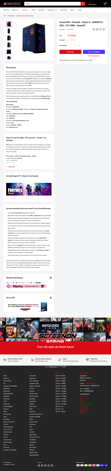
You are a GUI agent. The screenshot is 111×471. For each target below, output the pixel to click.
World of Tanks (33, 452)
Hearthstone (32, 378)
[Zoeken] (83, 4)
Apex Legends (7, 381)
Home (4, 15)
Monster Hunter (33, 393)
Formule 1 (6, 434)
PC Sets (24, 10)
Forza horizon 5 (7, 439)
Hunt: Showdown (34, 381)
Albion (5, 375)
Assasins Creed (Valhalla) (10, 386)
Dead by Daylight (7, 406)
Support (72, 10)
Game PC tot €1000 (61, 378)
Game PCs (6, 10)
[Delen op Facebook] (94, 29)
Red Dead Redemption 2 (36, 414)
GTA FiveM (6, 447)
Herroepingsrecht (85, 405)
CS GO (5, 401)
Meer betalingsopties (94, 55)
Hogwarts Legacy (34, 383)
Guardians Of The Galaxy (9, 450)
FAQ (81, 398)
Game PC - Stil (59, 409)
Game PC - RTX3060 (61, 388)
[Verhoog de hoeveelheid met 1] (79, 45)
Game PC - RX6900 (60, 383)
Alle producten (11, 15)
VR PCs (33, 10)
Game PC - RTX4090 (61, 404)
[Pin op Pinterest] (97, 29)
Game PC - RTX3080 (61, 396)
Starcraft (31, 432)
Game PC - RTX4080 (61, 401)
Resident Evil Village (34, 416)
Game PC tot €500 (60, 375)
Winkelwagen (70, 52)
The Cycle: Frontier (34, 437)
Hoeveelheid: (63, 45)
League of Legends (34, 386)
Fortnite (5, 437)
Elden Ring (6, 419)
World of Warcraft (34, 455)
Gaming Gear (63, 10)
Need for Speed (33, 396)
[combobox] (52, 4)
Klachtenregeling (84, 407)
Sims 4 (31, 429)
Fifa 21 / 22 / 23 (7, 429)
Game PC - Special (60, 411)
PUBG (31, 409)
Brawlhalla (6, 396)
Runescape (32, 424)
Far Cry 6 (5, 424)
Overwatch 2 (32, 401)
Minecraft (32, 391)
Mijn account (92, 4)
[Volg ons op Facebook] (39, 465)
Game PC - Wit (59, 406)
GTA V (5, 445)
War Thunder (32, 447)
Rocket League (33, 422)
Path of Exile (32, 406)
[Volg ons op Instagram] (42, 465)
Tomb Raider (32, 442)
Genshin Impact (7, 442)
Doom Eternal (7, 414)
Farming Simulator (8, 427)
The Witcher (32, 439)
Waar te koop (83, 396)
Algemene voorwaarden (86, 403)
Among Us (6, 378)
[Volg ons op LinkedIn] (52, 465)
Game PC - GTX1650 (61, 386)
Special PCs (41, 10)
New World (32, 399)
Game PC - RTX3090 (61, 399)
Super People (33, 434)
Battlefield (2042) (8, 393)
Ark (4, 383)
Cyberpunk (6, 404)
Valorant (31, 445)
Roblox (31, 419)
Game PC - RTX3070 (61, 393)
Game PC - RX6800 (60, 381)
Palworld (31, 404)
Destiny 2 (6, 409)
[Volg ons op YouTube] (49, 465)
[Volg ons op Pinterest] (45, 465)
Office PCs (15, 10)
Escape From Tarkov (8, 422)
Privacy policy (83, 410)
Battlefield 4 (6, 388)
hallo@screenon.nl (89, 383)
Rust (30, 427)
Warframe (32, 450)
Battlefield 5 (6, 391)
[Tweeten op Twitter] (100, 29)
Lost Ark (31, 388)
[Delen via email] (103, 29)
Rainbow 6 (32, 411)
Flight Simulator (7, 432)
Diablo (5, 411)
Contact (80, 10)
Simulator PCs (51, 10)
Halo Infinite (32, 375)
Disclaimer (83, 412)
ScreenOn (62, 29)
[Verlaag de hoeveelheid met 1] (70, 45)
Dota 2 (5, 416)
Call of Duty (6, 399)
